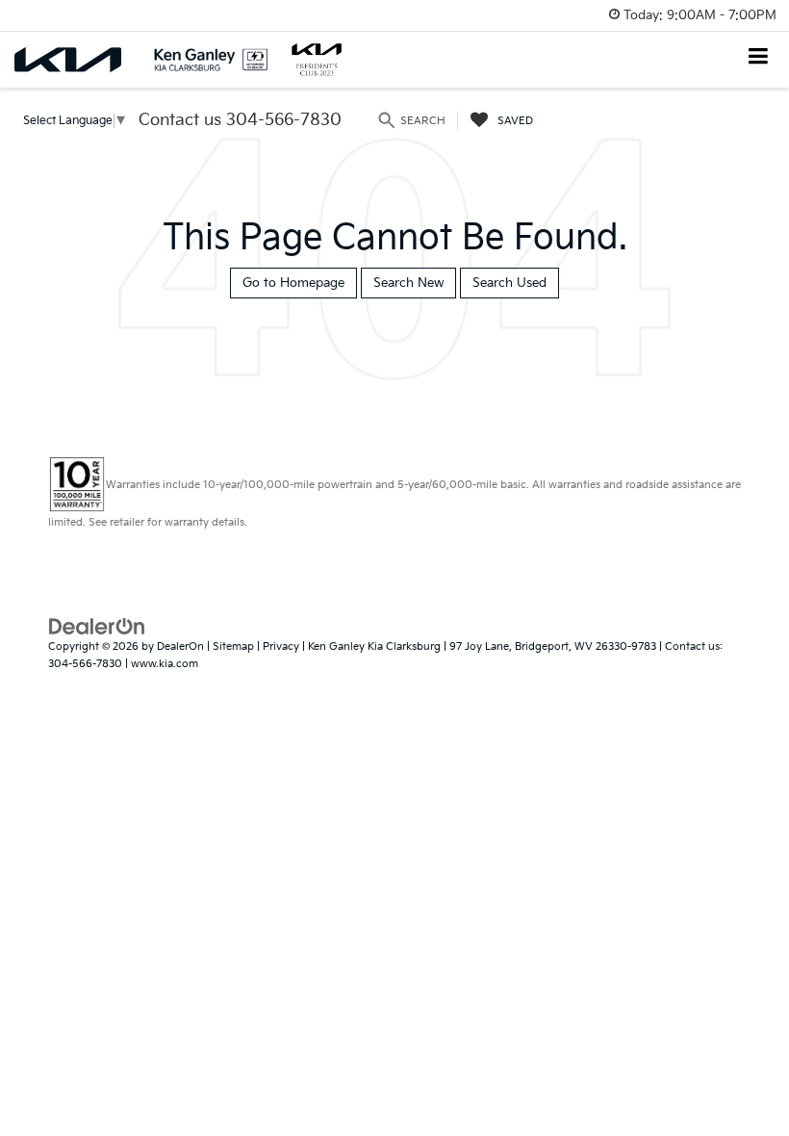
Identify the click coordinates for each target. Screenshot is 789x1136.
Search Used (509, 283)
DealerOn (180, 646)
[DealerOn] (97, 625)
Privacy (281, 646)
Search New (408, 283)
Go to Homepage (293, 283)
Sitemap (233, 646)
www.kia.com (164, 664)
